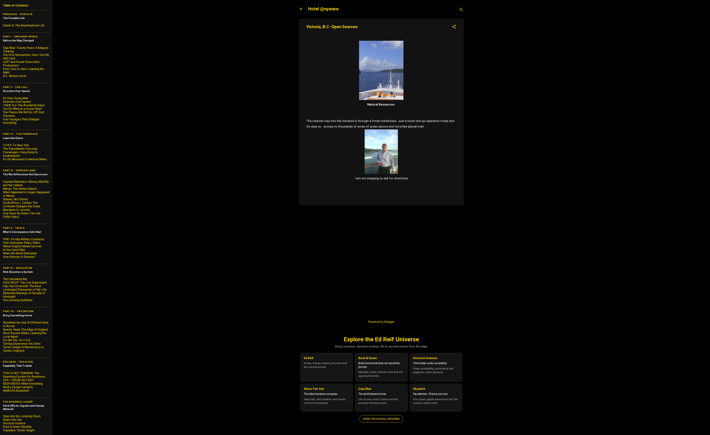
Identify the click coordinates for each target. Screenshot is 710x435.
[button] (454, 27)
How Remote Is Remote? (19, 257)
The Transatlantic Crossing (20, 148)
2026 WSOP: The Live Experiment (25, 282)
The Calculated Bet (15, 279)
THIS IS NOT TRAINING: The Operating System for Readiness (24, 374)
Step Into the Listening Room (22, 416)
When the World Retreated (20, 253)
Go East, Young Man (15, 98)
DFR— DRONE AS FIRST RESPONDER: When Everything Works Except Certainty (23, 383)
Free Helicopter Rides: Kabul (21, 243)
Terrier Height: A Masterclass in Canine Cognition (23, 348)
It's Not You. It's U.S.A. (17, 340)
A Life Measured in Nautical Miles (25, 159)
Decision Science (14, 423)
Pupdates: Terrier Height (18, 430)
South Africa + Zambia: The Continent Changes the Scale (21, 204)
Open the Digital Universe (381, 418)
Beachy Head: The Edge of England (25, 329)
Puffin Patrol (11, 217)
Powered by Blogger (381, 322)
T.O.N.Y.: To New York (16, 145)
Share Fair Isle (12, 419)
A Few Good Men (14, 250)
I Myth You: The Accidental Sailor (24, 105)
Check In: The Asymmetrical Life (24, 25)
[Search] (461, 10)
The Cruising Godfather (18, 300)
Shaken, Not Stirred (15, 199)
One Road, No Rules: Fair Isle (21, 213)
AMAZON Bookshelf (16, 390)
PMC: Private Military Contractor (23, 239)
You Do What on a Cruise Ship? (22, 109)
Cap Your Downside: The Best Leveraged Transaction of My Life (25, 287)
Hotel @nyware (323, 8)
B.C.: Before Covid (14, 76)
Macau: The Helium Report (20, 188)
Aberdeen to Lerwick (16, 210)
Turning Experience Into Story (22, 343)
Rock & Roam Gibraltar (17, 427)
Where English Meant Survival (22, 246)
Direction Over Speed (17, 101)
